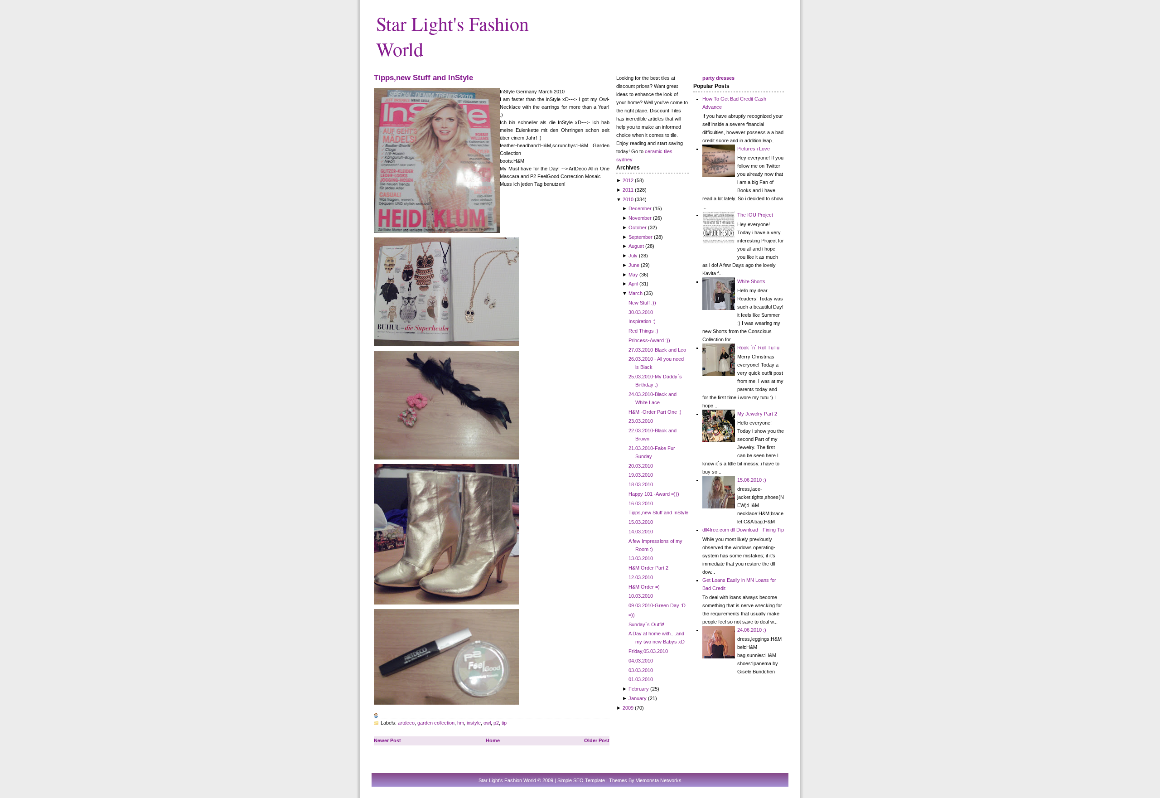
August (636, 246)
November (640, 218)
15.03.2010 (640, 522)
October (637, 227)
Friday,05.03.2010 (648, 651)
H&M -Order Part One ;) (655, 412)
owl (487, 722)
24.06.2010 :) (751, 630)
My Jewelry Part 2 (757, 413)
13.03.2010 (640, 558)
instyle (474, 722)
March (635, 293)
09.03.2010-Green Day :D (657, 605)
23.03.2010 (640, 421)
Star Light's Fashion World (507, 780)
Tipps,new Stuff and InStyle (423, 77)
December (640, 208)
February (638, 689)
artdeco (406, 722)
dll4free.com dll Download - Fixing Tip (743, 529)
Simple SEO (570, 780)
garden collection (435, 722)
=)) (631, 615)
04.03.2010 (640, 660)
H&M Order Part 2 (648, 568)
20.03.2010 (640, 466)
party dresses (718, 78)
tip (504, 722)
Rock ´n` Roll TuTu (758, 347)
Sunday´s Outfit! (646, 624)
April (633, 283)
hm (460, 722)
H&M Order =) (644, 587)
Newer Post (387, 740)
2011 (628, 190)
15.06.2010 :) (751, 480)
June (633, 265)
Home (493, 740)
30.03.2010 (640, 312)
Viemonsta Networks (659, 780)
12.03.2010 (640, 577)
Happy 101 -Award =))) (653, 494)
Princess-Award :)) (649, 340)
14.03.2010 (640, 531)
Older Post (596, 740)
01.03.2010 (640, 679)
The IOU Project (755, 215)
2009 (628, 708)
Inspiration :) (642, 321)
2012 (628, 180)
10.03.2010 (640, 596)
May (633, 274)
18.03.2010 (640, 484)
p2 (496, 722)
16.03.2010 (640, 503)
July (633, 255)
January (637, 698)
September (640, 237)
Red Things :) (643, 331)
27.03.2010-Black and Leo (657, 350)
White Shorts (751, 281)
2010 (628, 199)
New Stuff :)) (642, 302)
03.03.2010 (640, 670)
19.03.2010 (640, 475)
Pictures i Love (753, 148)
